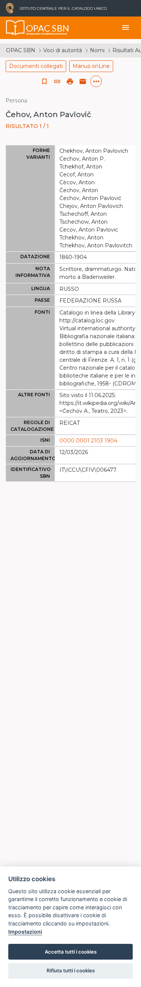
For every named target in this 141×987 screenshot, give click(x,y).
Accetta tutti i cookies (71, 952)
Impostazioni (25, 931)
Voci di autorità (62, 50)
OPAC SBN (20, 50)
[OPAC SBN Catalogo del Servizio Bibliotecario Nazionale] (15, 27)
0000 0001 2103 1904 (88, 440)
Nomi (97, 50)
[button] (57, 81)
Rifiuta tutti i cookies (71, 970)
